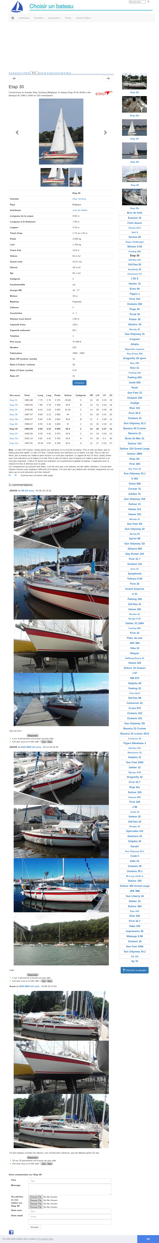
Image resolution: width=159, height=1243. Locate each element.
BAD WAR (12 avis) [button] (31, 747)
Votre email (17, 1215)
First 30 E (135, 413)
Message (15, 1185)
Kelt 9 (135, 232)
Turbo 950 (135, 483)
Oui (43, 741)
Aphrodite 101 (134, 831)
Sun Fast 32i (134, 523)
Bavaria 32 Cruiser (134, 728)
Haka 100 (134, 926)
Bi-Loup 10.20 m (134, 876)
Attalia (135, 344)
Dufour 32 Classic (135, 668)
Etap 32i (14, 433)
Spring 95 (135, 534)
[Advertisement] (79, 46)
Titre (13, 1180)
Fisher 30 (134, 319)
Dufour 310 (134, 443)
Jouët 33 (134, 812)
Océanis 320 (134, 397)
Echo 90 (135, 288)
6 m (19, 73)
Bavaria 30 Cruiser (134, 428)
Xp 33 (134, 961)
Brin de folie (134, 212)
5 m (15, 73)
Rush (135, 387)
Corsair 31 (134, 488)
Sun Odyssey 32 (135, 529)
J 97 (134, 673)
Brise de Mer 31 (134, 438)
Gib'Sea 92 (134, 264)
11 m (46, 73)
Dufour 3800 (134, 453)
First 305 (134, 463)
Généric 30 (134, 324)
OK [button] (148, 1239)
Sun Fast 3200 (134, 762)
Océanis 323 (134, 713)
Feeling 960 (135, 628)
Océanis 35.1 (135, 871)
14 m (63, 73)
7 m (24, 73)
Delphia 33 (134, 841)
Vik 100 (135, 956)
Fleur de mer (135, 638)
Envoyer (35, 1227)
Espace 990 (135, 797)
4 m (11, 73)
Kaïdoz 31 (135, 493)
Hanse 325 (134, 662)
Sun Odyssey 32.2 (135, 423)
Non (50, 741)
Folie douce (134, 223)
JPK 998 (135, 891)
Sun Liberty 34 (135, 896)
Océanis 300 (134, 304)
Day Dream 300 (135, 353)
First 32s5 (134, 693)
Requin (134, 653)
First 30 (134, 583)
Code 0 (134, 856)
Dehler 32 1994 (135, 623)
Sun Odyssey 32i (134, 543)
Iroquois (134, 339)
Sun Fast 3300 (134, 946)
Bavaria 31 (134, 433)
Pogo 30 (135, 309)
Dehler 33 (135, 901)
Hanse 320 (134, 609)
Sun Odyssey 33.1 (134, 851)
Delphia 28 (134, 683)
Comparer (79, 383)
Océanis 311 (134, 564)
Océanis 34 (134, 941)
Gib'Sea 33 (134, 821)
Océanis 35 (134, 866)
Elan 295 (134, 363)
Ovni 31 (135, 569)
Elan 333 (134, 911)
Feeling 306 (135, 251)
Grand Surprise (134, 588)
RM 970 (134, 678)
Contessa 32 (134, 738)
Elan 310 (134, 408)
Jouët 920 (135, 382)
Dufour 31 (135, 504)
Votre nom (16, 1210)
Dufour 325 (134, 792)
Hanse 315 (134, 514)
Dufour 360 (134, 906)
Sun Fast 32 (134, 469)
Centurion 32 (135, 703)
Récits (68, 18)
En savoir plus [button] (45, 1239)
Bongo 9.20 (135, 618)
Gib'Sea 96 (134, 697)
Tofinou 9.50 (134, 578)
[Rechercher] (148, 1)
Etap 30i (14, 424)
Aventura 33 (134, 836)
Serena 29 (135, 237)
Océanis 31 (134, 418)
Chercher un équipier (135, 970)
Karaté (135, 846)
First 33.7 (134, 782)
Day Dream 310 (134, 553)
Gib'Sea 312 (134, 260)
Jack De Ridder (80, 210)
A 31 (134, 594)
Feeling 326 (135, 599)
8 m (28, 73)
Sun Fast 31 (134, 392)
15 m (68, 73)
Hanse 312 (134, 509)
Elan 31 (134, 367)
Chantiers (39, 18)
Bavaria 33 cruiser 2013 (134, 733)
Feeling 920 (135, 377)
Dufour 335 (134, 880)
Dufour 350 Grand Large (135, 885)
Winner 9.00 (134, 246)
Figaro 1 (135, 293)
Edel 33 (134, 861)
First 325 (134, 801)
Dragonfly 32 (135, 777)
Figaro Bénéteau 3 (134, 743)
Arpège (134, 402)
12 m (52, 73)
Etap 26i (14, 405)
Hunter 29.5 (135, 228)
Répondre (33, 735)
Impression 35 (134, 931)
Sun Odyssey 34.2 (135, 951)
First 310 (134, 299)
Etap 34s (14, 443)
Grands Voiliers (83, 18)
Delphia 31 (134, 757)
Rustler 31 (134, 614)
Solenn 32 (135, 816)
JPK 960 (135, 643)
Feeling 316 (135, 372)
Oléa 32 (134, 648)
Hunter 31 (135, 283)
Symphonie (135, 573)
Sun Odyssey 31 (135, 334)
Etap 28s (14, 419)
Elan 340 (134, 915)
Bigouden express (134, 349)
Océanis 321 (134, 718)
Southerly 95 (134, 269)
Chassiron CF (134, 274)
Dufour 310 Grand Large (135, 448)
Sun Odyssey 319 (134, 499)
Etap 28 (13, 409)
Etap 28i (14, 414)
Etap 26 (13, 400)
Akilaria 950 (134, 548)
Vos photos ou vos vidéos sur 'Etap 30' (17, 1201)
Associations (54, 18)
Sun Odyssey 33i (134, 723)
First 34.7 (134, 921)
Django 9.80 (134, 772)
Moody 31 (134, 519)
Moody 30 (134, 329)
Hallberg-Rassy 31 (134, 658)
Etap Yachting (79, 199)
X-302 (134, 478)
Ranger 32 (134, 826)
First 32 (134, 632)
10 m (41, 73)
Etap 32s (14, 438)
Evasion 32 (134, 217)
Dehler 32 (135, 767)
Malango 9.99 (135, 936)
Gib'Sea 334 (134, 748)
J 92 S (134, 278)
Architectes (24, 18)
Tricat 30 (134, 314)
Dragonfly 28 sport (134, 358)
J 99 (134, 807)
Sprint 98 (134, 538)
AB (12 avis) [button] (27, 490)
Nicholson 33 (135, 752)
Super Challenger (134, 242)
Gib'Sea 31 (134, 604)
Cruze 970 (135, 708)
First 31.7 (134, 558)
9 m (34, 73)
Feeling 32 (134, 688)
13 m (57, 73)
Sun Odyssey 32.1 (135, 473)
